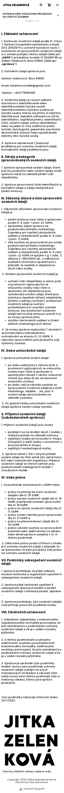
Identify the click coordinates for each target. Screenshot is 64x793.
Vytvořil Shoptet (33, 788)
